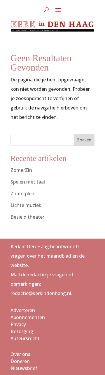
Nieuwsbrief (23, 368)
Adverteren (22, 310)
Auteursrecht (25, 338)
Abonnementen (27, 317)
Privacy (18, 324)
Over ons (20, 354)
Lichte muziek (25, 205)
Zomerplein (23, 193)
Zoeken (84, 140)
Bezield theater (27, 217)
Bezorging (21, 331)
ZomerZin (21, 170)
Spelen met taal (27, 182)
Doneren (20, 361)
